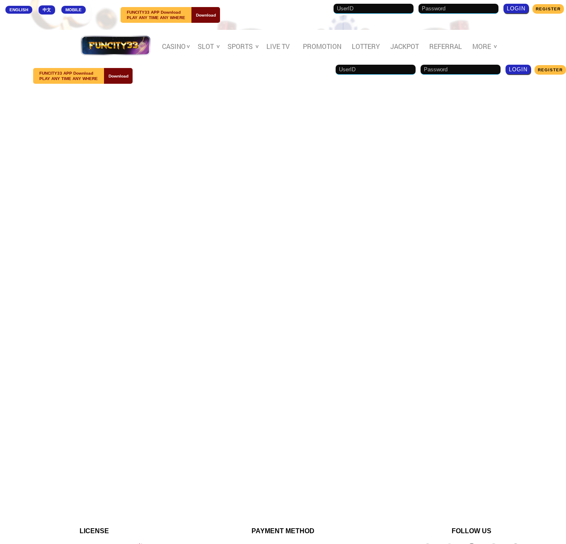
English (19, 9)
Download (206, 15)
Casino (174, 46)
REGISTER (548, 9)
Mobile (73, 9)
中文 (47, 9)
